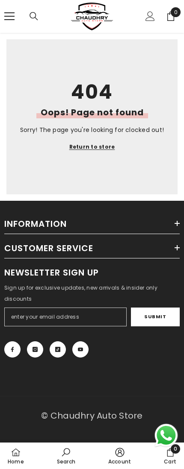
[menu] (9, 16)
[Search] (34, 16)
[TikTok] (58, 349)
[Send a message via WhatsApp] (166, 435)
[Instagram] (35, 349)
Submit (155, 316)
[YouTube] (80, 349)
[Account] (150, 16)
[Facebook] (12, 349)
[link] (66, 455)
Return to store (92, 146)
